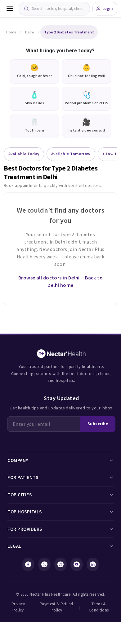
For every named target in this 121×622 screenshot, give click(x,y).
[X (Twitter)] (44, 564)
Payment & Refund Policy (56, 607)
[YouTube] (76, 564)
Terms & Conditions (99, 607)
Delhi (29, 32)
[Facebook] (28, 564)
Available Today (23, 154)
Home (11, 32)
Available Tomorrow (71, 154)
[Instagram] (60, 564)
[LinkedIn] (93, 564)
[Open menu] (10, 8)
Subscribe (97, 423)
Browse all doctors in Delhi (49, 277)
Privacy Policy (18, 607)
